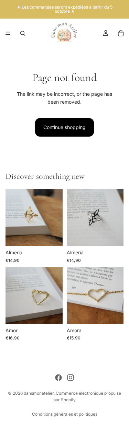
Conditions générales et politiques (64, 414)
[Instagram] (70, 377)
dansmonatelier (39, 393)
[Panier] (120, 33)
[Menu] (8, 33)
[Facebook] (58, 377)
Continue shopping (64, 127)
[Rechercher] (22, 33)
